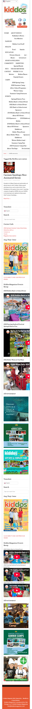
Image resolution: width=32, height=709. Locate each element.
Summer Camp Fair (18, 143)
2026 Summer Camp (18, 85)
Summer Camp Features (18, 93)
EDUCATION (9, 52)
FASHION (8, 41)
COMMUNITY (9, 63)
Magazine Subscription (10, 236)
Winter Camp (18, 91)
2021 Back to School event (18, 107)
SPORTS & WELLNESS (12, 60)
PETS (7, 69)
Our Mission (18, 38)
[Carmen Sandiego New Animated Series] (9, 172)
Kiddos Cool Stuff (18, 44)
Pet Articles (26, 148)
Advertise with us (9, 230)
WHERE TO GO (18, 71)
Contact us (7, 232)
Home (5, 153)
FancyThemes (16, 700)
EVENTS (8, 96)
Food (14, 49)
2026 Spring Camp (18, 82)
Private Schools (15, 55)
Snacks (22, 49)
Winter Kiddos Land (18, 140)
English (8, 211)
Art (25, 55)
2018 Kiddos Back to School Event (18, 124)
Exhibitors (18, 129)
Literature (22, 58)
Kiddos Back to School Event (18, 102)
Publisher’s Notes (18, 36)
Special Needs (18, 66)
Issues (5, 234)
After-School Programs (18, 88)
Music (13, 58)
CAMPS (7, 80)
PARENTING (20, 63)
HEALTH (8, 47)
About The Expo (12, 148)
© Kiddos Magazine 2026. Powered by (12, 698)
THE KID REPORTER (17, 69)
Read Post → (7, 198)
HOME (6, 33)
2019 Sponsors (11, 118)
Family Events (18, 77)
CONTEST (7, 71)
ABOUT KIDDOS (16, 33)
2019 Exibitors (25, 118)
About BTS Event (18, 115)
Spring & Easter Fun (18, 99)
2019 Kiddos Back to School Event (19, 113)
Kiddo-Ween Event (18, 132)
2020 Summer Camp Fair (18, 146)
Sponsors (18, 110)
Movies (11, 74)
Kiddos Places (22, 74)
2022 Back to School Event (18, 104)
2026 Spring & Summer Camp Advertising (15, 228)
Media (18, 121)
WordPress (25, 698)
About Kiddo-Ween (13, 135)
